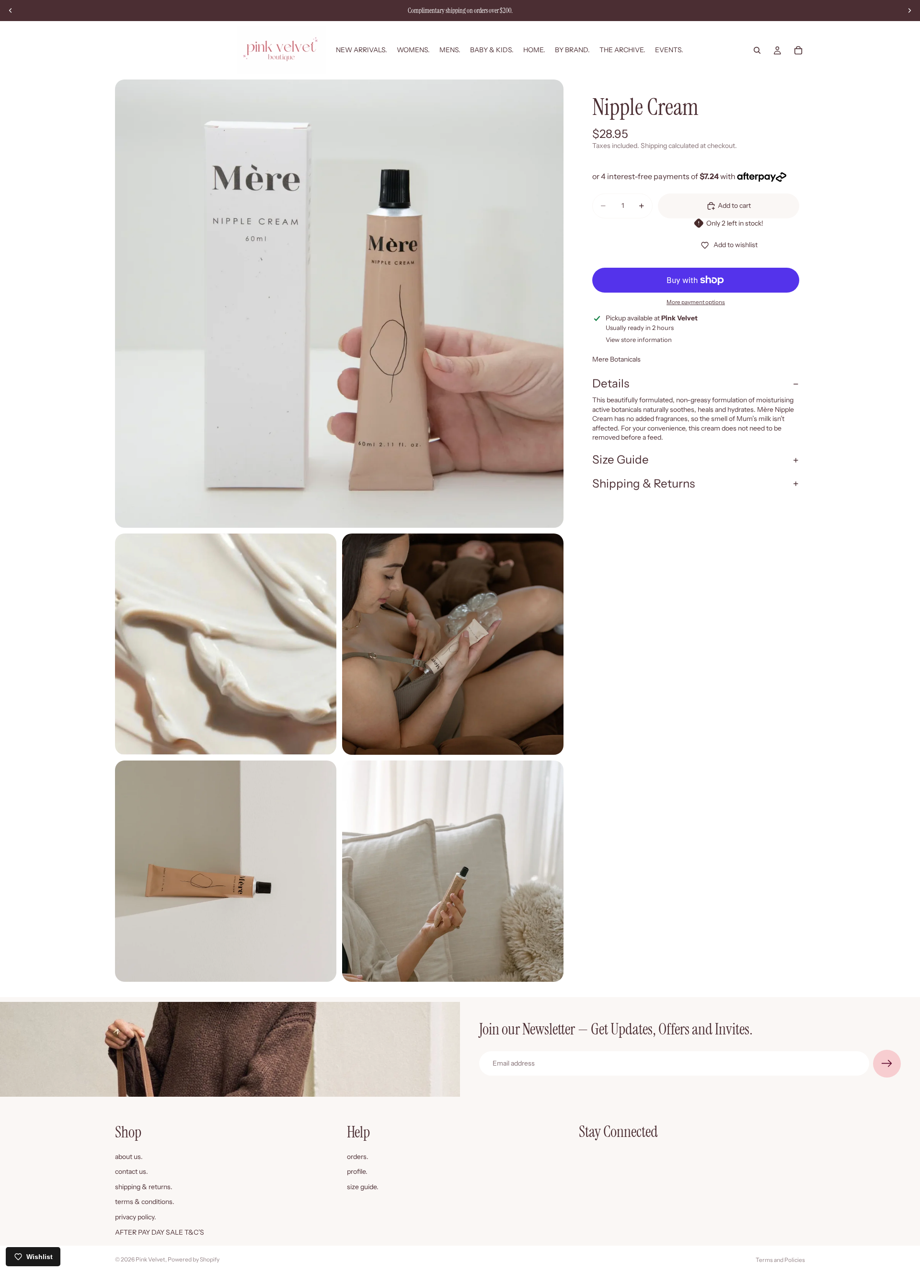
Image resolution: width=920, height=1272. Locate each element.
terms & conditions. (144, 1201)
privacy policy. (135, 1217)
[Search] (757, 50)
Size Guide (620, 459)
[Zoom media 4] (225, 871)
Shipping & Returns (643, 483)
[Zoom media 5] (453, 871)
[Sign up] (887, 1064)
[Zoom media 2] (225, 644)
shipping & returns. (143, 1186)
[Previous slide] (10, 10)
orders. (357, 1156)
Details (610, 383)
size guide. (363, 1186)
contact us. (131, 1171)
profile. (357, 1171)
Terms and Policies (780, 1259)
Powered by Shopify (193, 1259)
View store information (639, 339)
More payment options (696, 302)
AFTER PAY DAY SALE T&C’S (159, 1231)
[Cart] (798, 50)
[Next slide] (909, 10)
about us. (129, 1156)
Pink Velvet (150, 1259)
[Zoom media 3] (453, 644)
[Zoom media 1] (339, 304)
